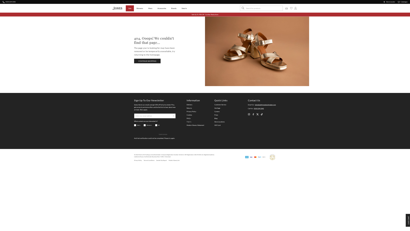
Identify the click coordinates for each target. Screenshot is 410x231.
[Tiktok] (262, 114)
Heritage (217, 108)
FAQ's (189, 118)
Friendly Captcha (163, 134)
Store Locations (219, 122)
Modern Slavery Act (174, 160)
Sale (129, 8)
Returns (189, 108)
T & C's (189, 122)
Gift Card (217, 125)
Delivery (189, 105)
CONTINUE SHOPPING (147, 61)
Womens (139, 8)
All (159, 125)
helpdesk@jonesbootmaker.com (265, 105)
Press (216, 115)
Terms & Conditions (149, 160)
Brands (173, 8)
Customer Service (220, 105)
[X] (257, 114)
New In (184, 8)
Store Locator (390, 2)
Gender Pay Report (161, 160)
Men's (138, 125)
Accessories (161, 8)
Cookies (189, 115)
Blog (215, 118)
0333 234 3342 (10, 2)
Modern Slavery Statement (195, 125)
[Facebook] (253, 114)
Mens (150, 8)
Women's (149, 125)
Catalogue (404, 2)
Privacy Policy (191, 111)
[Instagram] (249, 114)
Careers (217, 111)
